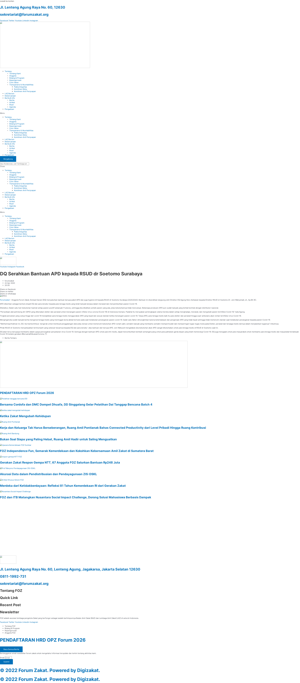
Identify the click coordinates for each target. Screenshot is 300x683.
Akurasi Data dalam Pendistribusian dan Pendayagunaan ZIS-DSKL (48, 474)
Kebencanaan (10, 96)
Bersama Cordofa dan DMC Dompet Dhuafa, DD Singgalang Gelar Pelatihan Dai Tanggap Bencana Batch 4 (76, 404)
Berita (11, 100)
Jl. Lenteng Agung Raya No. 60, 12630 (32, 7)
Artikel (12, 102)
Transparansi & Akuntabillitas (21, 85)
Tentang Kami (15, 73)
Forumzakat (5, 300)
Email (2, 658)
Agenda (12, 107)
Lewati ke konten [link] (7, 1)
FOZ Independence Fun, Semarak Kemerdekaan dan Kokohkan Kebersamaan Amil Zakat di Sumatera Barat (77, 451)
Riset (11, 105)
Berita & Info (10, 98)
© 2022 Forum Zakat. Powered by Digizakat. (50, 670)
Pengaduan (9, 109)
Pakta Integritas (20, 87)
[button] (150, 113)
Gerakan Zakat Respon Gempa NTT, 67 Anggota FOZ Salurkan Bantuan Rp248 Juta (60, 462)
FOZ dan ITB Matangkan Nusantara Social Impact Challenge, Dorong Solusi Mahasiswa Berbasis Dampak (75, 497)
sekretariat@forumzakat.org (24, 14)
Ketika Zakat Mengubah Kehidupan (25, 416)
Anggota (12, 76)
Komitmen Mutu (20, 89)
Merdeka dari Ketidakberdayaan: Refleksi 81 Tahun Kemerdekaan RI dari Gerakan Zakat (63, 485)
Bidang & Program (16, 78)
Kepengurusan (15, 80)
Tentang (8, 71)
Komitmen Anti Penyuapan (25, 91)
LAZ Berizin (9, 93)
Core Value (14, 82)
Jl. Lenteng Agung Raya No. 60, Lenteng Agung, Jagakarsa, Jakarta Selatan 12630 (70, 569)
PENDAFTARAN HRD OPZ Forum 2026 (27, 393)
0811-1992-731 (13, 576)
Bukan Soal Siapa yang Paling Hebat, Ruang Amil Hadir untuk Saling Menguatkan (58, 439)
